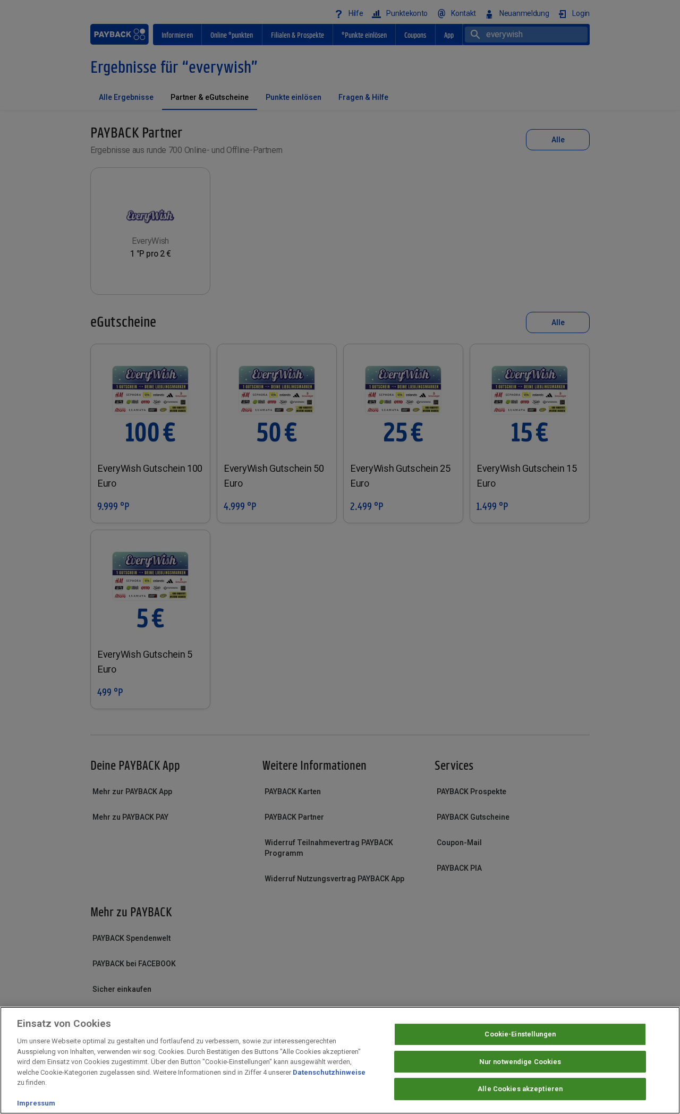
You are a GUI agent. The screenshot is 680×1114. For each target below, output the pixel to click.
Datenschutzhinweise (329, 1072)
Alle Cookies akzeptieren (520, 1089)
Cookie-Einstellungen (520, 1034)
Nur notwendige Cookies (520, 1062)
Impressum (36, 1103)
